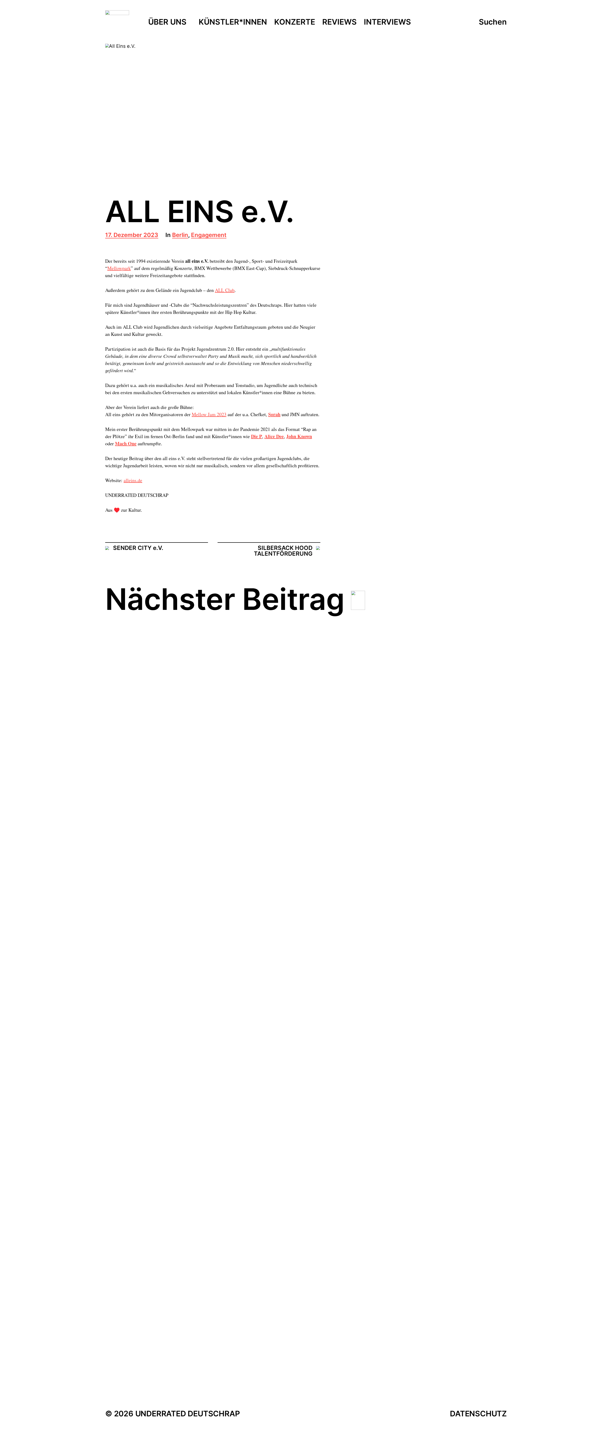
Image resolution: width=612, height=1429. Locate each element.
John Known (299, 436)
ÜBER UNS (167, 22)
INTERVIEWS (387, 22)
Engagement (208, 235)
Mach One (126, 443)
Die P (256, 436)
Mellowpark (119, 268)
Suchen (493, 22)
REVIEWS (339, 22)
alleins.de (133, 480)
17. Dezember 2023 (131, 235)
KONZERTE (294, 22)
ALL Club (225, 290)
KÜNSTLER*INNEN (233, 22)
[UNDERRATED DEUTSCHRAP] (117, 22)
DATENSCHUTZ (478, 1413)
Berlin (180, 235)
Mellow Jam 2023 (209, 414)
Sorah (274, 414)
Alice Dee (274, 436)
